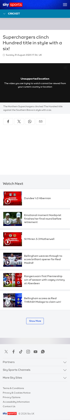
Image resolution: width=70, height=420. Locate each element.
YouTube (35, 352)
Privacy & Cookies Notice (16, 393)
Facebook (13, 352)
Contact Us (9, 406)
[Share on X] (19, 121)
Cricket (14, 13)
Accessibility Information (16, 402)
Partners (9, 362)
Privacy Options (11, 397)
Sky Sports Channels (16, 369)
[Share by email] (41, 121)
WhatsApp (42, 352)
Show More (35, 321)
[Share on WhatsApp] (30, 121)
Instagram (28, 352)
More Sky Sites (12, 377)
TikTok (20, 352)
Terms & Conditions (13, 388)
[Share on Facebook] (8, 121)
